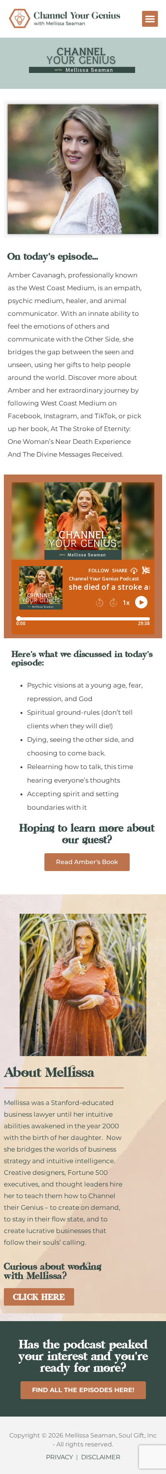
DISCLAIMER (100, 1457)
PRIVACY (59, 1457)
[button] (150, 19)
